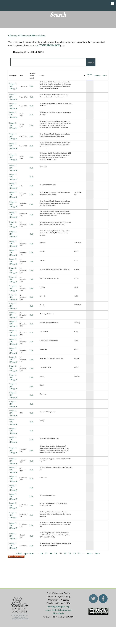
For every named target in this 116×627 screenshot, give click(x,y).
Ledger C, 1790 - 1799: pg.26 (13, 404)
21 (65, 553)
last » (97, 553)
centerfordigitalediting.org (58, 609)
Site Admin (58, 613)
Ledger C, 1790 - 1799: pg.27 (13, 487)
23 (74, 553)
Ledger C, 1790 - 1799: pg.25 (13, 176)
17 (46, 553)
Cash (31, 86)
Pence (105, 75)
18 (51, 553)
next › (90, 553)
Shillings (97, 75)
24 (79, 553)
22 (70, 553)
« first (19, 553)
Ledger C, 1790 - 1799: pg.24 (13, 86)
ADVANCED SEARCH (48, 45)
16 (41, 553)
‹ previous (29, 553)
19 (56, 553)
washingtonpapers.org (58, 606)
